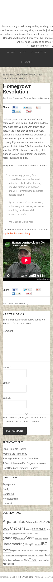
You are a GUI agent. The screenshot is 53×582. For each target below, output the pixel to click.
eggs (14, 532)
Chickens (17, 528)
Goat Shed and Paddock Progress (20, 468)
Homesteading (21, 303)
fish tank (23, 533)
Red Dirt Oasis (26, 12)
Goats (29, 537)
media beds (29, 551)
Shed (46, 555)
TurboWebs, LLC (25, 576)
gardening (10, 537)
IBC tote (37, 544)
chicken (35, 522)
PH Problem (16, 555)
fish (18, 533)
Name (6, 367)
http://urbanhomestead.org (16, 233)
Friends (35, 533)
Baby (28, 522)
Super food (12, 560)
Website (7, 398)
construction (39, 528)
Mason (21, 550)
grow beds (38, 538)
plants (24, 555)
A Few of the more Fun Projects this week (24, 463)
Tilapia (26, 560)
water (40, 560)
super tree (20, 560)
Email (6, 382)
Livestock (8, 503)
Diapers (5, 533)
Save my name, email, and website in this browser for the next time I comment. (24, 419)
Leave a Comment (40, 98)
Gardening (8, 494)
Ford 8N (29, 533)
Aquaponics (9, 484)
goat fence (21, 538)
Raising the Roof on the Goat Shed (21, 458)
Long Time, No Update (14, 449)
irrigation (14, 551)
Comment (8, 331)
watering (46, 560)
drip (10, 533)
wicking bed (8, 563)
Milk (35, 551)
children (29, 529)
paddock (9, 555)
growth (45, 538)
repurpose (39, 555)
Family (6, 489)
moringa (40, 551)
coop (48, 529)
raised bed (31, 555)
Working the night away (15, 453)
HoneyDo (29, 544)
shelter (5, 560)
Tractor (33, 559)
